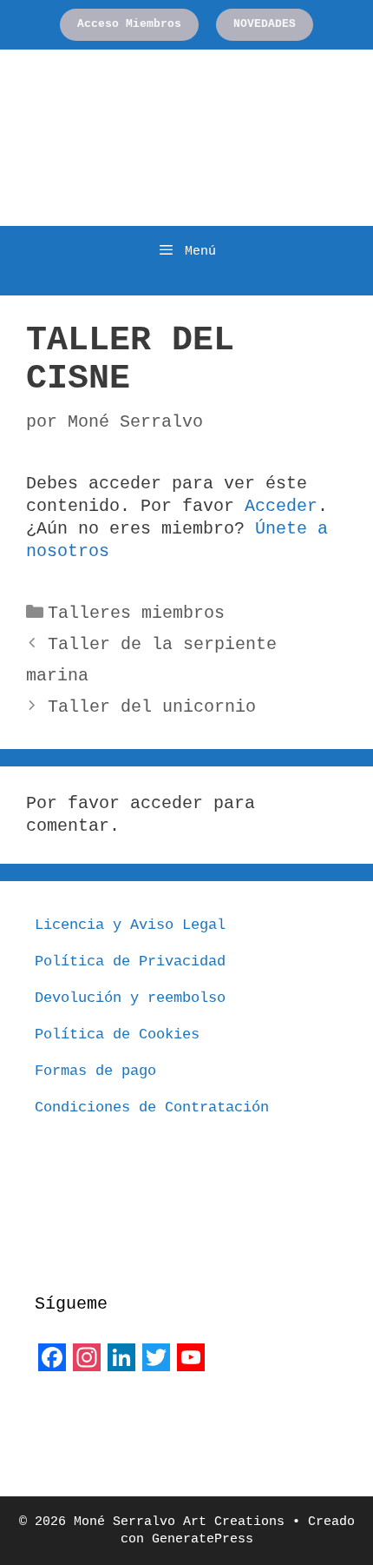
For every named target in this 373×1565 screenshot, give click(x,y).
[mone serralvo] (78, 1417)
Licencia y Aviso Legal (130, 925)
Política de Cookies (117, 1034)
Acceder (281, 506)
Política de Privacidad (130, 961)
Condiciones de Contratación (152, 1107)
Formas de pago (95, 1071)
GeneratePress (202, 1539)
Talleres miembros (136, 613)
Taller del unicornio (152, 707)
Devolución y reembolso (130, 998)
